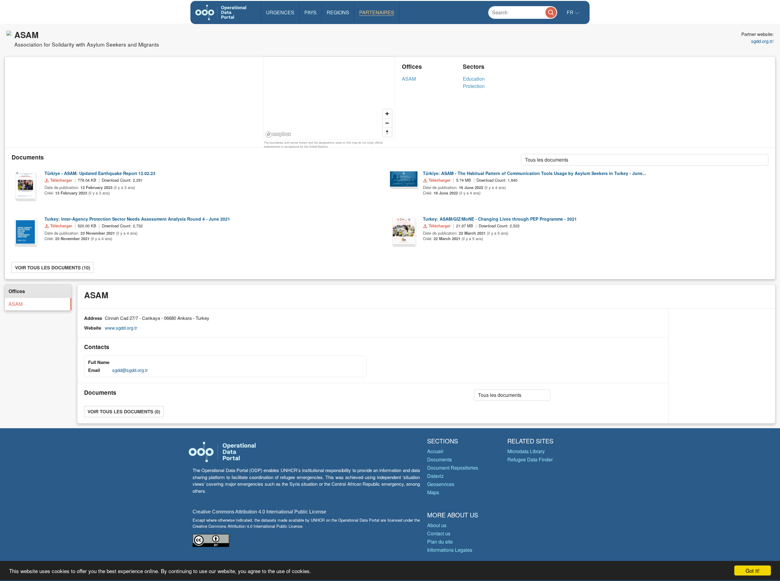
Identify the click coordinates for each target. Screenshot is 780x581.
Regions (338, 12)
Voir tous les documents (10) (52, 267)
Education (474, 78)
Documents (439, 459)
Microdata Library (526, 451)
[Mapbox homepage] (278, 134)
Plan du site (440, 541)
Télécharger (61, 180)
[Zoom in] (387, 113)
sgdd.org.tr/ (762, 41)
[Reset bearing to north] (387, 132)
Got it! (753, 570)
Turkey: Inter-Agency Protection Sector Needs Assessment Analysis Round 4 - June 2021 (137, 219)
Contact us (438, 533)
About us (436, 525)
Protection (474, 85)
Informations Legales (449, 549)
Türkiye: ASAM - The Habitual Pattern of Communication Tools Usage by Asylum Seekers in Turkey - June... (534, 173)
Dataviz (435, 475)
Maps (433, 492)
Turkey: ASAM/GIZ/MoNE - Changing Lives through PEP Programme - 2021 (500, 219)
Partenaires (376, 12)
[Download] (25, 185)
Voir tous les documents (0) (123, 411)
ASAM (409, 78)
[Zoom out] (387, 123)
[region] (329, 98)
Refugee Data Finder (530, 459)
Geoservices (440, 484)
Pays (310, 12)
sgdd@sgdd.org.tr (130, 370)
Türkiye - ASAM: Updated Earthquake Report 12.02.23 (99, 173)
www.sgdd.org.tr (121, 327)
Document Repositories (452, 467)
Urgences (280, 12)
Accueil (435, 451)
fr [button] (571, 12)
